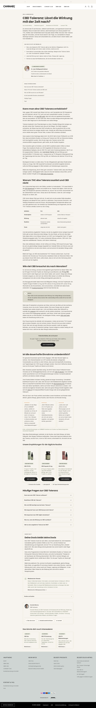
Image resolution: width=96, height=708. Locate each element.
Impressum (45, 705)
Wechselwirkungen (59, 383)
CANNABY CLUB (48, 6)
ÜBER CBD (58, 6)
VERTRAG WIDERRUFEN (8, 705)
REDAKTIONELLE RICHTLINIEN (36, 668)
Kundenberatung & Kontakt (11, 671)
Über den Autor (31, 620)
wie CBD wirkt (41, 116)
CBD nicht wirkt (65, 315)
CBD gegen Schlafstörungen (84, 677)
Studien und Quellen (29, 596)
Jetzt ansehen (31, 479)
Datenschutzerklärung (60, 705)
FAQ (4, 688)
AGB (52, 705)
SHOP (28, 6)
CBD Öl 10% (57, 663)
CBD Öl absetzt (59, 372)
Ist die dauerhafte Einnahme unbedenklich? (34, 95)
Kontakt (60, 620)
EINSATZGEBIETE (37, 6)
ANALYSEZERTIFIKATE (34, 663)
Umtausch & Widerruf (74, 705)
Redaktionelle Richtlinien (46, 620)
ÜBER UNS (66, 6)
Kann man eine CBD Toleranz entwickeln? (34, 86)
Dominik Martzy (28, 25)
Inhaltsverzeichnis (30, 83)
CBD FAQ (30, 661)
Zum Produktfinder (48, 344)
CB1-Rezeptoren (29, 188)
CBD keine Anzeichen (47, 174)
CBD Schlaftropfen (59, 666)
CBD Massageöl (58, 668)
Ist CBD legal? (80, 674)
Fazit (25, 101)
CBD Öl (29, 390)
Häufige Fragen (28, 98)
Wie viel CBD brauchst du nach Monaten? (34, 92)
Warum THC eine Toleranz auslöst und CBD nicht (35, 89)
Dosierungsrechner (37, 288)
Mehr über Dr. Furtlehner (37, 76)
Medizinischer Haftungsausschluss (36, 589)
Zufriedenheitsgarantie (34, 666)
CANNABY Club (7, 668)
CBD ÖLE (56, 661)
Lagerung (33, 311)
